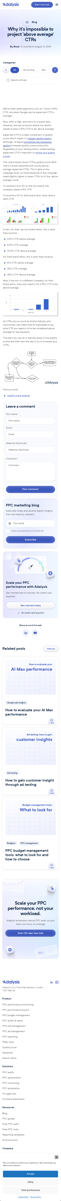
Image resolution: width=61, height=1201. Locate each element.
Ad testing (28, 70)
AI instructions (10, 1140)
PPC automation (11, 1088)
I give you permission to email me (27, 531)
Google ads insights (16, 703)
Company (7, 1148)
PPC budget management (16, 1015)
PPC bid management (14, 1026)
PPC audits (8, 1072)
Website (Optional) (16, 443)
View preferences (30, 1190)
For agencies (9, 1094)
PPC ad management (13, 1031)
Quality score (9, 1047)
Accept (30, 1174)
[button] (56, 1157)
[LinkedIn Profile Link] (51, 982)
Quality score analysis (18, 396)
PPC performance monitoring (18, 1005)
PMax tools (8, 1042)
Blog (4, 1113)
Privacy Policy (35, 1197)
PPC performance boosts (15, 1010)
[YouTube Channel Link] (57, 982)
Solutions (7, 1066)
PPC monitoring (10, 1083)
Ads (43, 70)
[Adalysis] (10, 5)
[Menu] (57, 5)
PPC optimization (11, 1078)
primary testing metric (39, 138)
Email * (9, 428)
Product (6, 999)
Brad (16, 47)
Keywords (7, 1053)
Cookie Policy (23, 1197)
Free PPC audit (10, 1124)
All (14, 70)
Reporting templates (13, 1135)
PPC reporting (9, 1037)
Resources (8, 1107)
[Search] (8, 80)
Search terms (9, 1058)
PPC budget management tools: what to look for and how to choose (26, 855)
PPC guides (8, 1119)
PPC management (29, 843)
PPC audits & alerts (12, 1021)
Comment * (12, 459)
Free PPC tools (10, 1129)
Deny (30, 1182)
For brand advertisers (13, 1099)
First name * (12, 414)
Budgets (11, 843)
